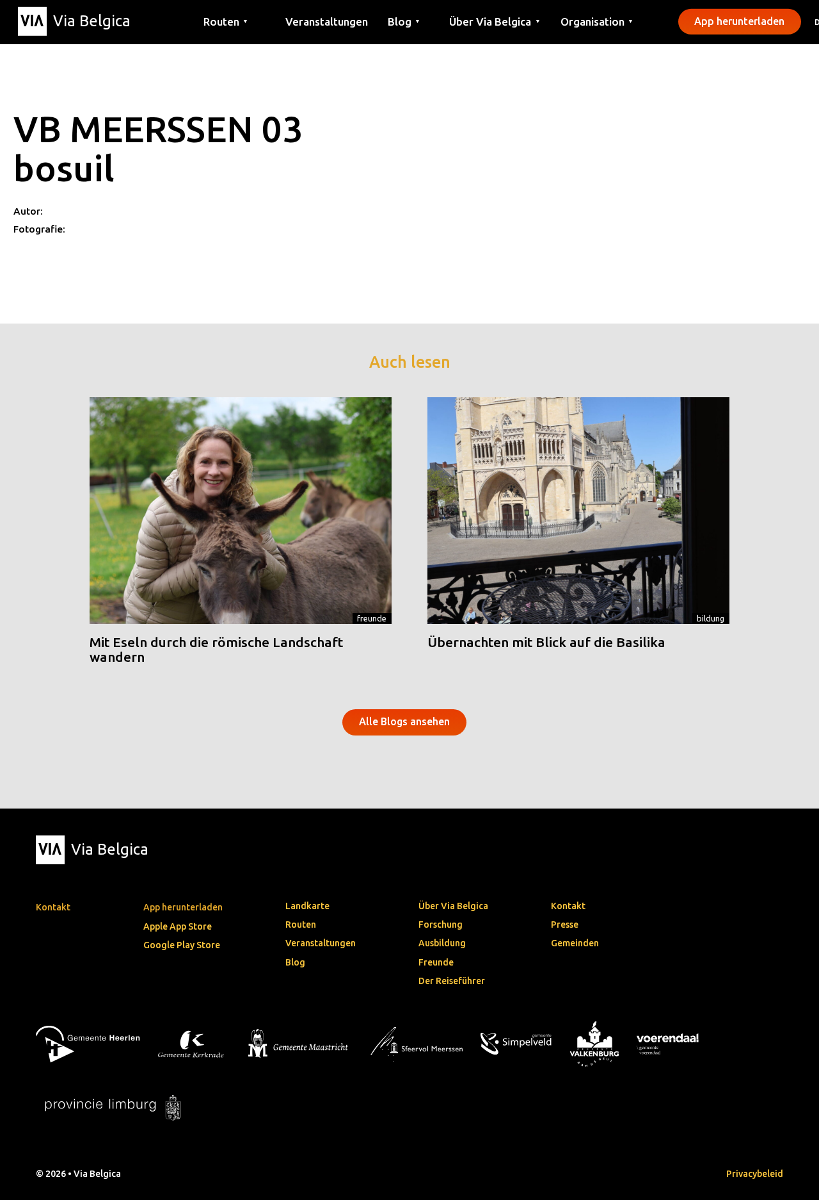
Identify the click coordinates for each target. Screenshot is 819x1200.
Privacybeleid (754, 1174)
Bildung (710, 618)
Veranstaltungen (326, 21)
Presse (564, 924)
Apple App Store (177, 926)
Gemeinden (575, 943)
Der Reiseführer (451, 981)
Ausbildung (442, 943)
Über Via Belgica (453, 906)
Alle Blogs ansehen (404, 721)
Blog (295, 962)
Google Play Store (181, 945)
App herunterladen (739, 21)
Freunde (371, 618)
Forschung (440, 924)
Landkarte (307, 906)
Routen (300, 924)
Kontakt (568, 906)
